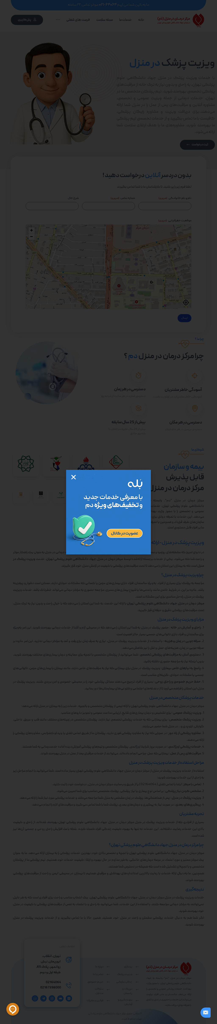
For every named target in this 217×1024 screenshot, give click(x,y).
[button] (73, 477)
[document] (108, 512)
